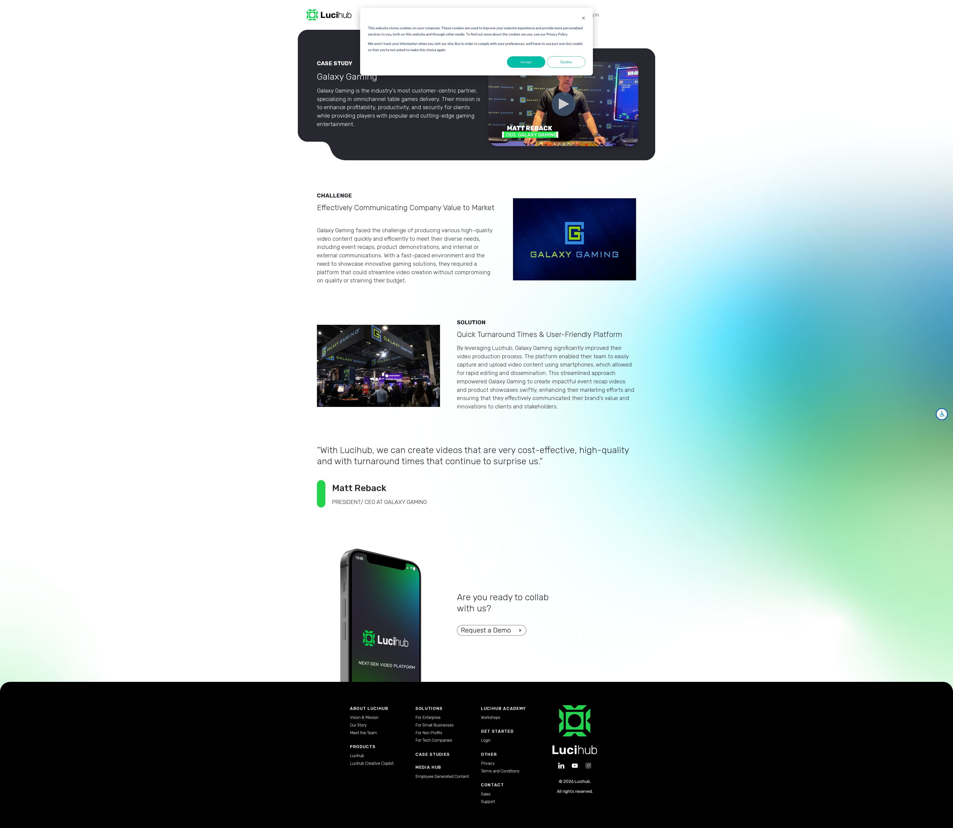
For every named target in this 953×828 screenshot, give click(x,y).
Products (362, 747)
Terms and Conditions (500, 770)
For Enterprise (428, 717)
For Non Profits (428, 732)
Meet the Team (363, 732)
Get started (497, 731)
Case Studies (432, 754)
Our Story (358, 725)
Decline (566, 62)
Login (486, 740)
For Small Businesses (434, 725)
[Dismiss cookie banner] (583, 19)
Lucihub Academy (503, 708)
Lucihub (357, 755)
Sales (486, 794)
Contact (492, 785)
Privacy (488, 763)
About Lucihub (369, 708)
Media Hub (428, 767)
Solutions (429, 708)
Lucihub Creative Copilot (372, 763)
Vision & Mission (364, 717)
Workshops (490, 717)
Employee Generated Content (442, 776)
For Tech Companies (433, 740)
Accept (526, 62)
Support (488, 801)
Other (489, 754)
